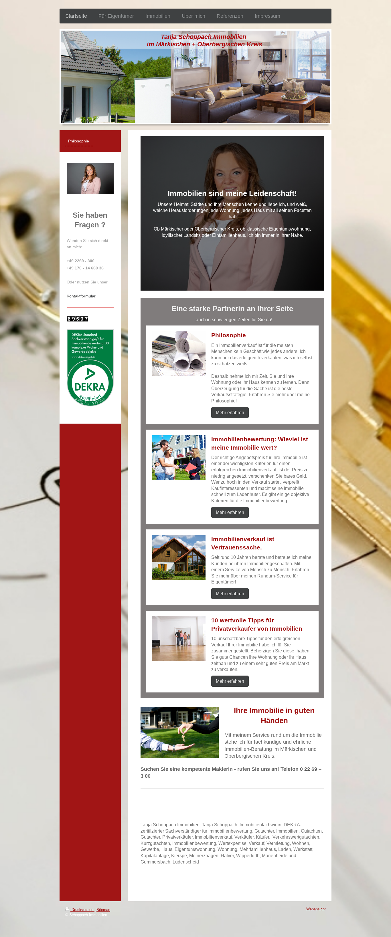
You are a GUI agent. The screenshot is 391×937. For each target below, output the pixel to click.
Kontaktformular (81, 296)
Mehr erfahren (230, 412)
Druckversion (82, 910)
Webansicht (316, 909)
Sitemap (103, 910)
